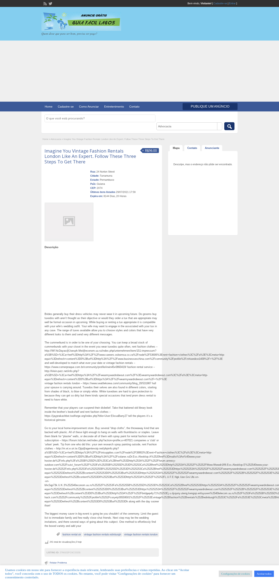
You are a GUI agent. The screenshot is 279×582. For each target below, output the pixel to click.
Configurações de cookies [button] (235, 573)
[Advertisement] (139, 71)
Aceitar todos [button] (264, 573)
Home (48, 106)
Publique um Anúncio (210, 106)
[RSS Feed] (44, 3)
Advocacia (56, 139)
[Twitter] (50, 3)
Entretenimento (114, 106)
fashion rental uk (71, 534)
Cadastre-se (220, 3)
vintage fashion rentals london (141, 534)
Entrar (232, 3)
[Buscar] (229, 126)
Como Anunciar (89, 106)
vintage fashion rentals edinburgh (102, 534)
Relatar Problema (58, 562)
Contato (134, 106)
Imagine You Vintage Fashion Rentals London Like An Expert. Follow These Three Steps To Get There (90, 156)
